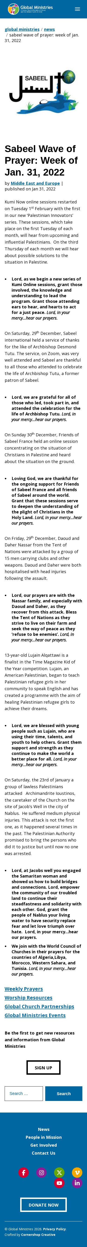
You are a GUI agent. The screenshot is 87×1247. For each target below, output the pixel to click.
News (43, 1129)
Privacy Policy (54, 1229)
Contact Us (43, 1153)
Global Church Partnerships (39, 1006)
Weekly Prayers (24, 989)
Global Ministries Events (35, 1015)
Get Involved (43, 1145)
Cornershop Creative (38, 1234)
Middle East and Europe (35, 183)
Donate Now (43, 1205)
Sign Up (43, 1068)
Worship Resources (28, 997)
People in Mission (44, 1137)
